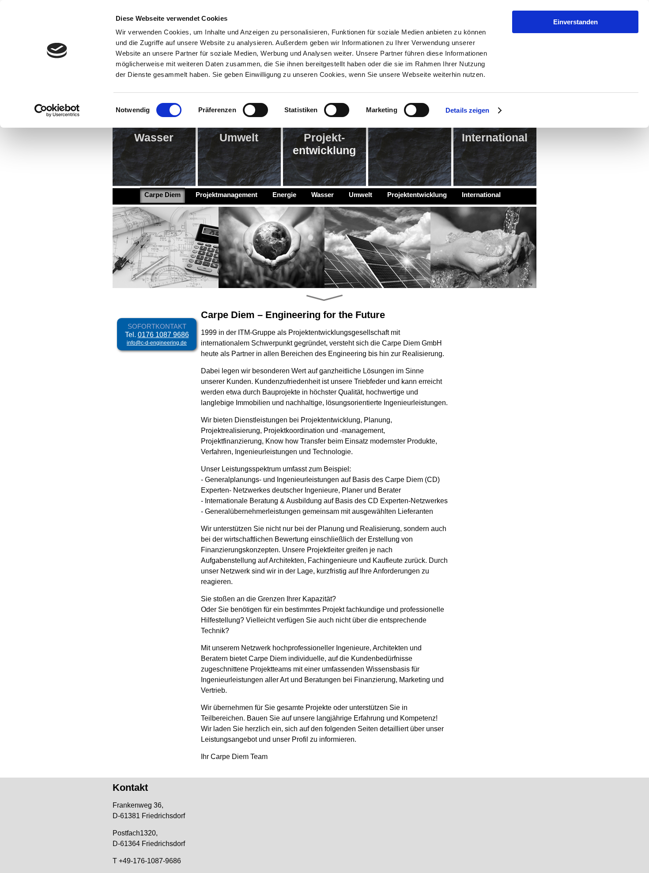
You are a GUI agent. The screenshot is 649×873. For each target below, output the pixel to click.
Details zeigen (467, 110)
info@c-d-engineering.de (157, 343)
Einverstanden (575, 22)
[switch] (255, 110)
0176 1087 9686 (163, 334)
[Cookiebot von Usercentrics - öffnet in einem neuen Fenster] (57, 110)
